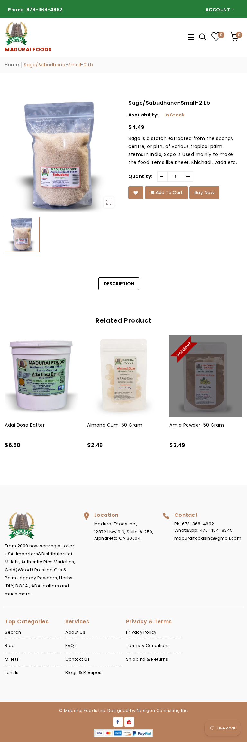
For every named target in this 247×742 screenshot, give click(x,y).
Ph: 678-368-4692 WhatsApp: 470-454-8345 (203, 527)
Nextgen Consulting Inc (162, 710)
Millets (12, 659)
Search (13, 632)
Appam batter (186, 425)
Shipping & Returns (147, 659)
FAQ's (71, 646)
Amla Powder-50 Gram (114, 425)
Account (218, 9)
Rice (9, 646)
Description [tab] (119, 283)
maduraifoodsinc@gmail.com (208, 538)
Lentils (12, 673)
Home (12, 65)
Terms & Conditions (148, 646)
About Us (75, 632)
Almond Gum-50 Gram (32, 425)
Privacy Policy (141, 632)
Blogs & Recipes (83, 673)
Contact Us (77, 659)
